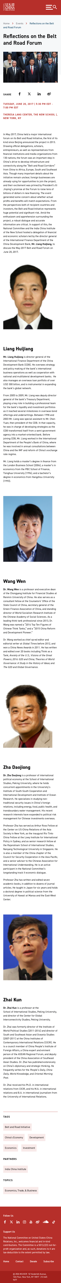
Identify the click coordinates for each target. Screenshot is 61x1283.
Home (6, 23)
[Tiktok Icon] (53, 1223)
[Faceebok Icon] (5, 1223)
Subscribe (48, 1261)
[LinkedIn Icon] (18, 1223)
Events (19, 23)
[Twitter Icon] (11, 1223)
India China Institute (15, 1169)
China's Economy (14, 1137)
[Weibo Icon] (38, 1223)
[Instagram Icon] (24, 1223)
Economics (10, 1148)
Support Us (9, 1231)
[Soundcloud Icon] (46, 1222)
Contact (19, 1261)
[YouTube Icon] (31, 1223)
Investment (29, 1148)
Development (36, 1137)
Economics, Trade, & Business (21, 1190)
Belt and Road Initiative (17, 1127)
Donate (33, 1261)
